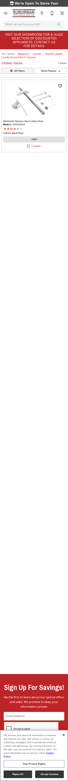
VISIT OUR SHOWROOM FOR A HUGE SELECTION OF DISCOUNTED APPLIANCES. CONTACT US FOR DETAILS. (34, 40)
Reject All (18, 774)
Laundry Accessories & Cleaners (18, 57)
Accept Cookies (49, 774)
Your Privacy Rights (34, 764)
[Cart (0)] (62, 13)
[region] (34, 755)
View (34, 139)
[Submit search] (59, 24)
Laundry (37, 54)
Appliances (23, 54)
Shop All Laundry (54, 54)
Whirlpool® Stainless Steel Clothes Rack (23, 121)
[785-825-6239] (52, 13)
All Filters (19, 70)
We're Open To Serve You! (36, 3)
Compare (36, 146)
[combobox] (51, 71)
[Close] (64, 735)
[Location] (42, 13)
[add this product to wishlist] (60, 86)
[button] (5, 13)
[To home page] (23, 13)
